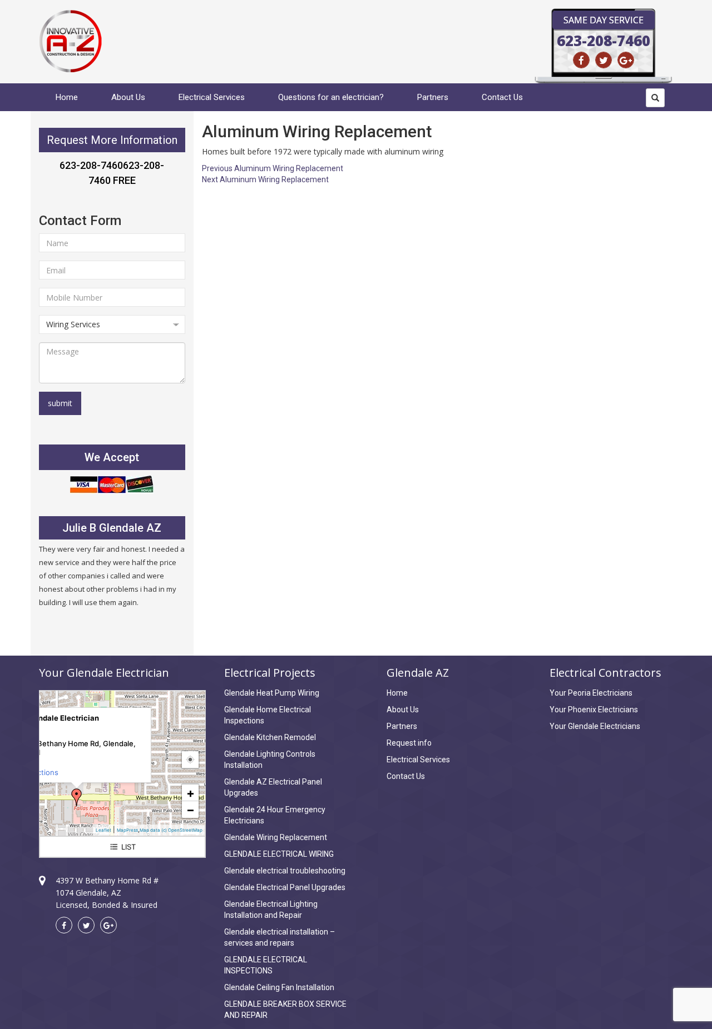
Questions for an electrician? (331, 97)
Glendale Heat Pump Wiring (271, 692)
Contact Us (502, 97)
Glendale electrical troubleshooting (284, 870)
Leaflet (103, 830)
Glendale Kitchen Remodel (270, 737)
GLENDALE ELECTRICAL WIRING (279, 854)
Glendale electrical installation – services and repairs (279, 937)
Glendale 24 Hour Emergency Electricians (274, 815)
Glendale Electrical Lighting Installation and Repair (271, 910)
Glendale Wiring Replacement (275, 837)
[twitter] (603, 60)
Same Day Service (603, 20)
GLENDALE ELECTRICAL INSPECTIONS (265, 965)
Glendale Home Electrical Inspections (267, 715)
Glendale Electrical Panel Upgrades (284, 887)
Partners (432, 97)
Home (67, 97)
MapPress (127, 830)
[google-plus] (625, 60)
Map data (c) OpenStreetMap (171, 830)
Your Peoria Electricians (591, 692)
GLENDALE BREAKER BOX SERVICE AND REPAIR (285, 1010)
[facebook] (581, 60)
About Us (128, 97)
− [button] (190, 809)
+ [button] (190, 793)
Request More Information (112, 140)
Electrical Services (212, 97)
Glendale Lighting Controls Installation (269, 760)
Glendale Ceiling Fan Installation (279, 987)
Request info (409, 742)
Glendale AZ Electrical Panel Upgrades (273, 787)
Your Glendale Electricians (595, 726)
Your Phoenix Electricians (594, 709)
